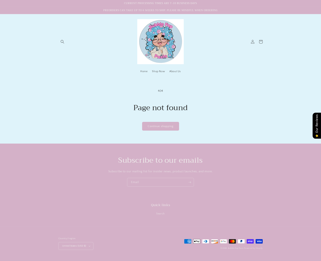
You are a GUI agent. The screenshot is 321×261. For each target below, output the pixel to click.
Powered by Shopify (253, 248)
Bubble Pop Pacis (235, 248)
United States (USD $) (74, 245)
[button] (62, 42)
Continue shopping (161, 126)
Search (160, 213)
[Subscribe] (190, 182)
